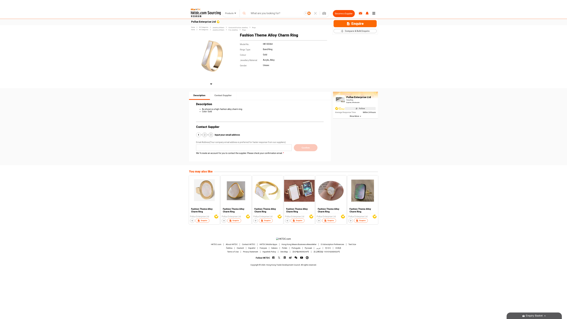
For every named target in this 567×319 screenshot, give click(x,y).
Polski (284, 248)
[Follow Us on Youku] (307, 257)
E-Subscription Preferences (332, 244)
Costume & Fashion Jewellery (238, 27)
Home (193, 27)
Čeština (229, 248)
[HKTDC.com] (283, 239)
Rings (254, 27)
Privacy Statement (250, 252)
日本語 (338, 248)
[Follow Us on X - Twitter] (279, 257)
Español (251, 248)
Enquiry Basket (534, 315)
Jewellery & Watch (218, 27)
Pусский (308, 248)
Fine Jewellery (233, 30)
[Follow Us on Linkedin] (284, 257)
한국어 (328, 248)
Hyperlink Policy (269, 252)
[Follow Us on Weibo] (290, 257)
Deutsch (240, 248)
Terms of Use (233, 252)
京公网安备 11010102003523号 (326, 252)
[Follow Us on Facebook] (273, 257)
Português (296, 248)
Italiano (274, 248)
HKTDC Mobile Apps (268, 244)
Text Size (352, 244)
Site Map (284, 252)
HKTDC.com (216, 244)
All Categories (203, 27)
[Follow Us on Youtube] (301, 257)
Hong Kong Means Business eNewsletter (299, 244)
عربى (318, 248)
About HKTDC (232, 244)
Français (263, 248)
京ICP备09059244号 (300, 252)
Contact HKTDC (248, 244)
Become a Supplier (344, 13)
